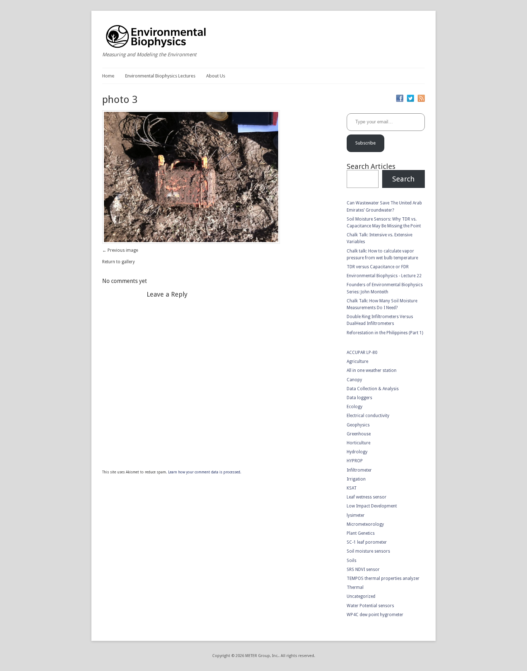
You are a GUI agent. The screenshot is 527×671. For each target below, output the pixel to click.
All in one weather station (372, 370)
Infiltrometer (359, 470)
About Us (215, 76)
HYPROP (355, 460)
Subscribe (365, 143)
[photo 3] (191, 242)
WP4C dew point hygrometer (375, 614)
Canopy (354, 379)
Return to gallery (118, 261)
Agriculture (357, 361)
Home (108, 76)
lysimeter (356, 515)
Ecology (354, 406)
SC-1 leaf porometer (367, 542)
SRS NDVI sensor (363, 569)
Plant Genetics (361, 533)
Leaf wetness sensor (366, 497)
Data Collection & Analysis (373, 388)
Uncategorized (361, 596)
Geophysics (358, 424)
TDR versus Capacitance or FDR (378, 266)
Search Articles (371, 166)
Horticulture (358, 442)
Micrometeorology (365, 524)
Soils (351, 560)
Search (403, 179)
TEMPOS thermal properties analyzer (383, 578)
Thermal (355, 587)
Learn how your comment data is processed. (204, 472)
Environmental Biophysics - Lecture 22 (384, 275)
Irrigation (356, 479)
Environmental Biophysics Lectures (160, 76)
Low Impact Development (372, 506)
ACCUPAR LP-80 (362, 352)
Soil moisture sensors (368, 551)
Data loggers (359, 397)
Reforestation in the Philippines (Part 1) (385, 332)
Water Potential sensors (370, 605)
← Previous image (120, 250)
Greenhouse (359, 433)
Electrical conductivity (368, 415)
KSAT (352, 488)
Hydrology (357, 451)
